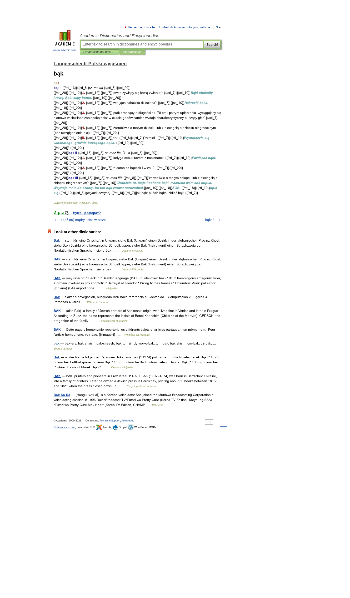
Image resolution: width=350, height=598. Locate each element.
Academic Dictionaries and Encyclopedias (119, 35)
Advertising (127, 420)
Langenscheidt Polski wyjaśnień (99, 52)
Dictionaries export (64, 427)
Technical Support (110, 420)
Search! (212, 44)
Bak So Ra (62, 395)
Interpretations (132, 52)
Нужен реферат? (87, 213)
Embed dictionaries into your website (184, 27)
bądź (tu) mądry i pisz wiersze (83, 220)
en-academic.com (64, 50)
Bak (57, 240)
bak (57, 343)
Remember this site (141, 27)
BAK (57, 259)
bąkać (209, 220)
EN (216, 27)
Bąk (57, 357)
